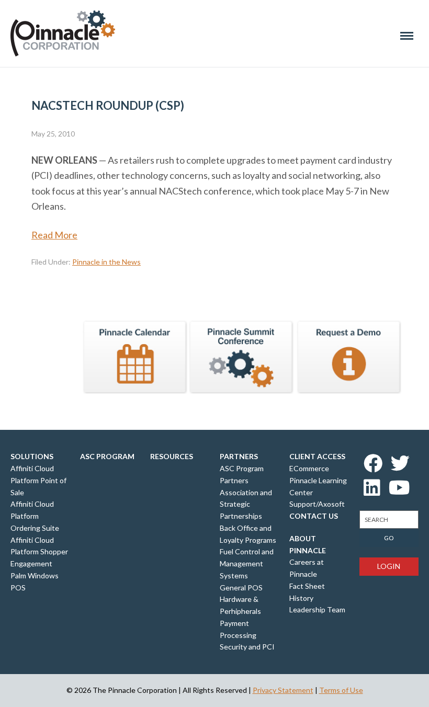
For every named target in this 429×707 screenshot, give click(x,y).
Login (388, 566)
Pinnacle (62, 33)
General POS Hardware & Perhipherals (241, 599)
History (301, 598)
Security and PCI (247, 646)
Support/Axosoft (317, 503)
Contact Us (313, 515)
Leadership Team (317, 609)
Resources (171, 456)
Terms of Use (341, 690)
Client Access (317, 456)
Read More (54, 235)
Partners (239, 456)
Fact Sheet (307, 585)
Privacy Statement (283, 690)
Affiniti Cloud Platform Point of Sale (38, 480)
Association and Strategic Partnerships (246, 504)
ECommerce (309, 468)
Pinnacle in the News (106, 261)
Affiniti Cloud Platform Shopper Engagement (39, 551)
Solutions (31, 456)
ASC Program (107, 456)
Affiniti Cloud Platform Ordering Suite (34, 515)
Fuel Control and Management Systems (247, 563)
